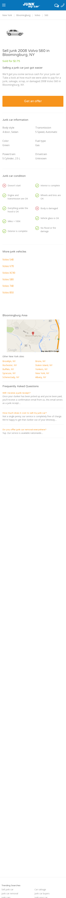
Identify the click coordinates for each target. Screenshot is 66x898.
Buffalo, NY (8, 369)
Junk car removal (10, 893)
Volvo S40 (8, 259)
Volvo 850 (8, 292)
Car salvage (40, 889)
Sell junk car (7, 889)
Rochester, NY (9, 365)
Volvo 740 (8, 286)
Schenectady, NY (10, 377)
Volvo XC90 (8, 272)
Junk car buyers (42, 893)
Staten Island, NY (43, 365)
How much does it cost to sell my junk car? (24, 413)
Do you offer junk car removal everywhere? (24, 429)
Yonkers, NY (41, 369)
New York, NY (42, 373)
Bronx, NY (40, 361)
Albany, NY (40, 377)
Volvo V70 (8, 266)
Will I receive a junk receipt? (16, 393)
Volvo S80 (8, 279)
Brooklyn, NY (9, 361)
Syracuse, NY (9, 373)
